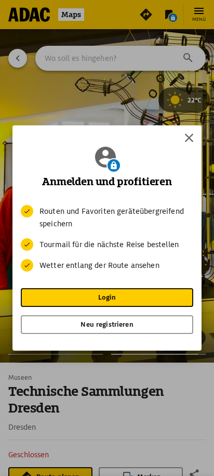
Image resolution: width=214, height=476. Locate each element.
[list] (107, 238)
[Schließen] (189, 137)
